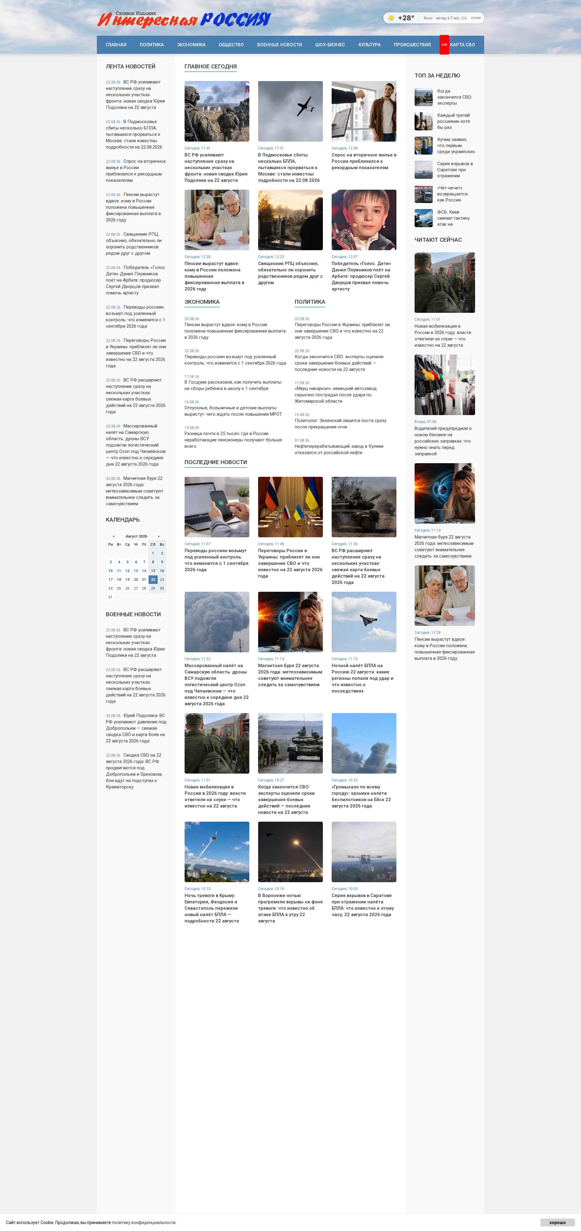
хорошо (558, 1222)
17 (110, 580)
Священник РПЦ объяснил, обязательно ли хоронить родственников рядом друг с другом (134, 243)
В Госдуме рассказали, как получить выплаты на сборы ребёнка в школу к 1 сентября (233, 383)
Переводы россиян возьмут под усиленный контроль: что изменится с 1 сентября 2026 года (135, 316)
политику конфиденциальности (144, 1222)
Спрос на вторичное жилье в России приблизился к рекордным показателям (136, 171)
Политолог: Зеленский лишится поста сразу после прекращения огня (340, 421)
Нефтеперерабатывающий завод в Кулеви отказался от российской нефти (339, 446)
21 (144, 580)
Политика (152, 44)
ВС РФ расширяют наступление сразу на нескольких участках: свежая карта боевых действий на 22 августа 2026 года (136, 395)
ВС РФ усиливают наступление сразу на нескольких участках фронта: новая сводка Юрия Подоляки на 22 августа (135, 94)
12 (127, 571)
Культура (370, 44)
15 (153, 571)
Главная (116, 44)
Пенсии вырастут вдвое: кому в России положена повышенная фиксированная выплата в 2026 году (133, 207)
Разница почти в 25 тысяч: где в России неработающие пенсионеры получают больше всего (233, 437)
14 (144, 571)
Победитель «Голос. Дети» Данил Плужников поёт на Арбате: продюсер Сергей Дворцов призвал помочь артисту (136, 280)
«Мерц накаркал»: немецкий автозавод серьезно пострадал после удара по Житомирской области (336, 392)
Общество (231, 44)
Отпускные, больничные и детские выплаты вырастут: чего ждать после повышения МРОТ (233, 408)
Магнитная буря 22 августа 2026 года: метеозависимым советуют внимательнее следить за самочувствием (134, 491)
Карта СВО (462, 44)
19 (127, 580)
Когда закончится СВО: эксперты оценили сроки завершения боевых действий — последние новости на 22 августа (339, 360)
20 (136, 580)
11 (119, 571)
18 (119, 580)
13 (136, 571)
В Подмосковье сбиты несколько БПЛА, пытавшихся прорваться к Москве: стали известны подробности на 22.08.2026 (134, 134)
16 (162, 571)
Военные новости (279, 44)
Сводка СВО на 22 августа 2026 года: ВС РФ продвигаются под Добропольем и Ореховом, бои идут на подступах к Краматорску (134, 771)
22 (153, 580)
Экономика (191, 44)
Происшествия (412, 44)
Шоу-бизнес (330, 44)
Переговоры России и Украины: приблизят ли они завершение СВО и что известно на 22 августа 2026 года (136, 353)
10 (110, 571)
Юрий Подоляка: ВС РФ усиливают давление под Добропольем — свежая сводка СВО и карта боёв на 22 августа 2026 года (136, 728)
